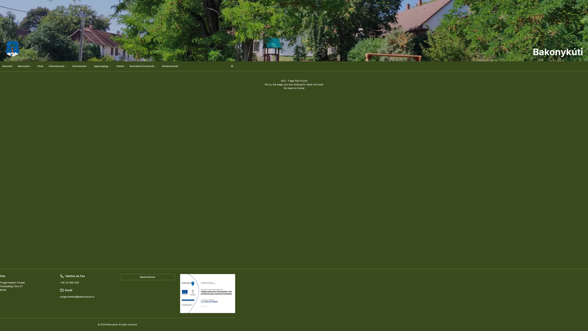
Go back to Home (294, 88)
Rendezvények (170, 66)
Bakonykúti (24, 66)
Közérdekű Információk (142, 66)
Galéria (120, 66)
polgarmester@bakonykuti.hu (77, 296)
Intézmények (79, 66)
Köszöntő (7, 66)
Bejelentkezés (147, 277)
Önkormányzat (56, 66)
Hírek (40, 66)
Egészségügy (101, 66)
